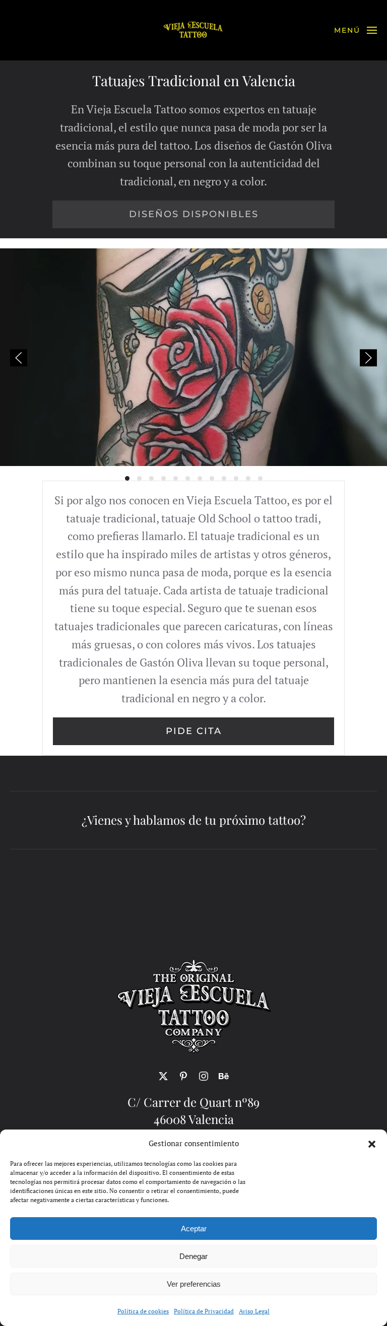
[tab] (127, 478)
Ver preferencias (194, 1284)
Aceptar (194, 1228)
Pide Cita (194, 731)
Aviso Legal (254, 1311)
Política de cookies (143, 1311)
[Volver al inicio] (193, 30)
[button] (372, 1143)
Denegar (193, 1256)
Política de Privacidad (204, 1311)
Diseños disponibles (194, 214)
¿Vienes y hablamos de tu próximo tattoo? (194, 820)
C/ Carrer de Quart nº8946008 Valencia (193, 1110)
